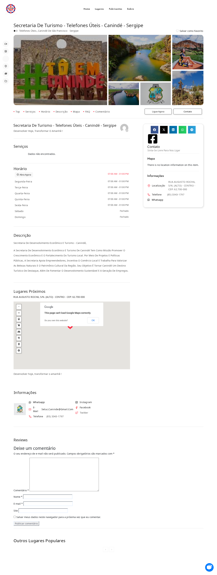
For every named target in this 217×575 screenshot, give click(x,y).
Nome (18, 496)
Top (18, 111)
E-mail (18, 503)
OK (93, 320)
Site (16, 510)
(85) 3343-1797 (55, 416)
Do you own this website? (56, 320)
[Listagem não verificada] (124, 128)
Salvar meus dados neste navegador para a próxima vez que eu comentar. (58, 517)
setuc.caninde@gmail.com (57, 409)
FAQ (87, 111)
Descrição (61, 111)
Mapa (76, 111)
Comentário (102, 111)
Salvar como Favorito (191, 30)
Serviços (30, 111)
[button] (154, 130)
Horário (45, 111)
